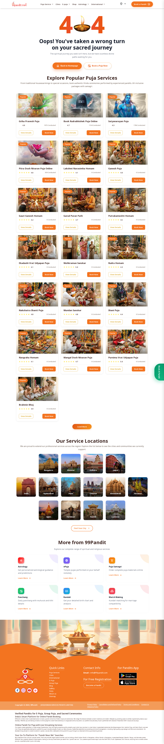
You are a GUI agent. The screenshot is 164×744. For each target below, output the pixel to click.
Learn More (24, 578)
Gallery (52, 688)
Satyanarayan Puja (118, 121)
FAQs (51, 691)
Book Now (49, 133)
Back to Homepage (67, 66)
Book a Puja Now (97, 66)
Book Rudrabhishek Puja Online (80, 121)
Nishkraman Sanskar (75, 263)
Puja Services (54, 672)
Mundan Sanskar (72, 310)
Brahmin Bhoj (26, 404)
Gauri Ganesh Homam (30, 215)
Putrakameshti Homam (121, 215)
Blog (51, 686)
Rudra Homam (116, 263)
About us (52, 694)
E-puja (66, 4)
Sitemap (52, 696)
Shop (74, 4)
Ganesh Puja (115, 168)
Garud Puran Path (73, 215)
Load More (82, 426)
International (98, 4)
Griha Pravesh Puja (29, 121)
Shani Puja (113, 310)
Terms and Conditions (131, 704)
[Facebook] (17, 690)
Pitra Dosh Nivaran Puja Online (35, 168)
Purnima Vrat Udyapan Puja (123, 357)
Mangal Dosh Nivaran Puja (78, 357)
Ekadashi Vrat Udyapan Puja (34, 263)
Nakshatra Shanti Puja (31, 310)
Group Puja (53, 683)
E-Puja (51, 680)
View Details (26, 133)
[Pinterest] (35, 690)
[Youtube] (29, 690)
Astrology (83, 4)
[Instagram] (23, 690)
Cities (58, 4)
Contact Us (145, 704)
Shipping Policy (92, 707)
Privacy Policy (92, 704)
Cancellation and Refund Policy (110, 704)
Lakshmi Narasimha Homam (79, 168)
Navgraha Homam (29, 357)
